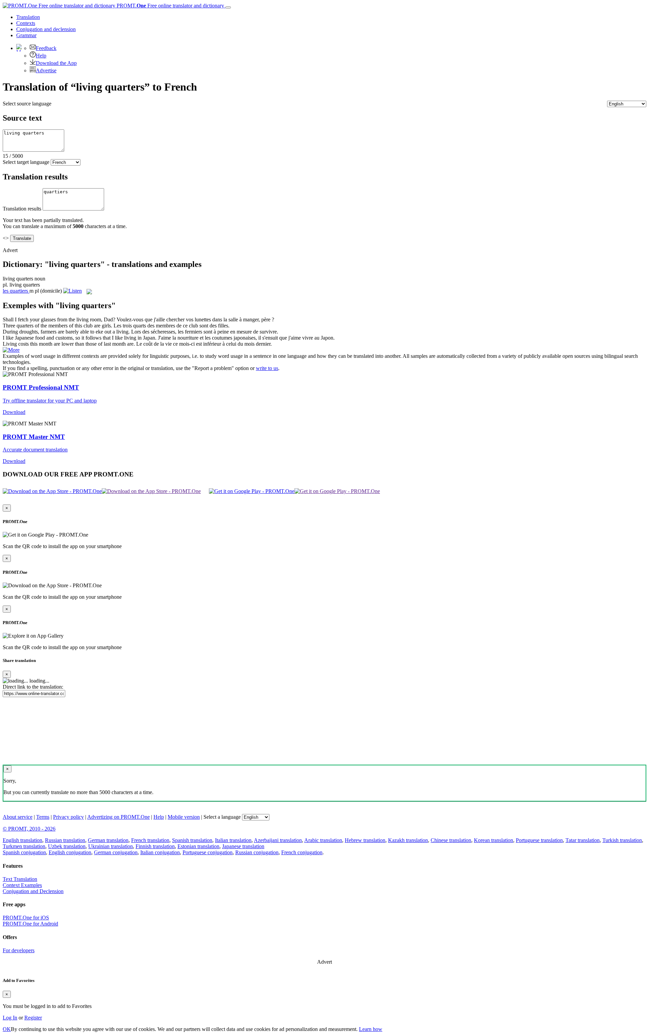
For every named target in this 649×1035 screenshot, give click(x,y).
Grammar (26, 35)
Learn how (370, 1029)
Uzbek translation (67, 846)
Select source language (27, 103)
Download (14, 412)
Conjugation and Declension (33, 891)
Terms (42, 817)
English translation (22, 840)
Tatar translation (583, 840)
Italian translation (233, 840)
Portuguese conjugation (208, 852)
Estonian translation (198, 846)
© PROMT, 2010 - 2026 (29, 829)
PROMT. (169, 5)
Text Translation (20, 879)
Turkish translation (622, 840)
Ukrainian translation (110, 846)
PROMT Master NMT (34, 436)
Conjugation (46, 29)
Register (33, 1017)
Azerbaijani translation (278, 840)
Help (41, 55)
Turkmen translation (24, 846)
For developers (18, 950)
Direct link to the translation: (33, 687)
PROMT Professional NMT (41, 387)
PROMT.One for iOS (26, 917)
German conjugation (116, 852)
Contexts (25, 23)
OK (7, 1029)
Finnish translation (155, 846)
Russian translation (65, 840)
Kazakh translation (408, 840)
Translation (28, 17)
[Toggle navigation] (228, 7)
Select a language (222, 817)
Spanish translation (192, 840)
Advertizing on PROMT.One (118, 817)
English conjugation (70, 852)
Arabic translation (323, 840)
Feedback (46, 48)
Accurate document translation (35, 449)
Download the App (56, 63)
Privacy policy (68, 817)
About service (17, 817)
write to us (267, 368)
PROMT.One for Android (30, 924)
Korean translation (493, 840)
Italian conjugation (160, 852)
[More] (11, 350)
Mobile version (184, 817)
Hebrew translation (365, 840)
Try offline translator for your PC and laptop (50, 400)
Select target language (26, 162)
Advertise (46, 70)
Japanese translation (243, 846)
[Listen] (72, 291)
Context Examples (22, 885)
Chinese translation (451, 840)
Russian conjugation (257, 852)
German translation (108, 840)
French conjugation (301, 852)
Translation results (22, 209)
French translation (150, 840)
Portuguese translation (539, 840)
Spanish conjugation (24, 852)
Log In (10, 1017)
